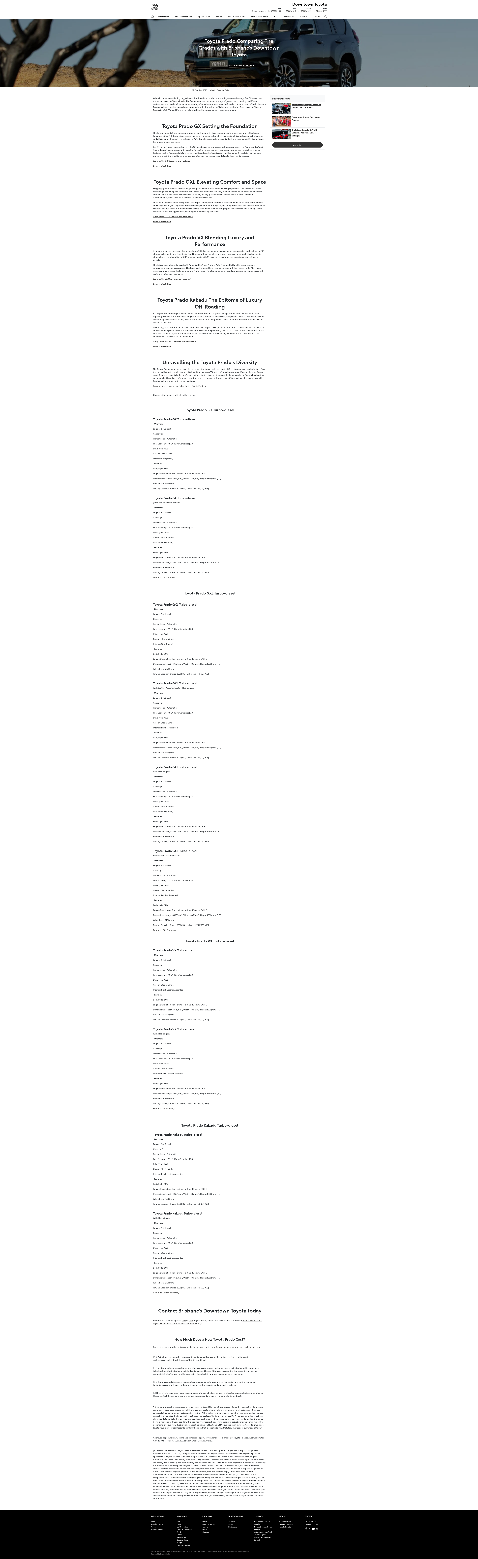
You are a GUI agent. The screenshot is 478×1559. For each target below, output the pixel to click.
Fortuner (180, 1534)
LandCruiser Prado (184, 1529)
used (191, 1320)
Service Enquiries (286, 1524)
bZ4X (179, 1524)
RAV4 (179, 1521)
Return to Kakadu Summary (166, 1292)
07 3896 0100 (276, 11)
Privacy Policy (212, 1551)
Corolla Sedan (157, 1529)
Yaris (153, 1521)
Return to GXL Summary (164, 930)
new (184, 1320)
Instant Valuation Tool (263, 1532)
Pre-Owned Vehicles (183, 16)
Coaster (205, 1532)
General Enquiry (311, 1524)
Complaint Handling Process (238, 1551)
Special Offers (204, 16)
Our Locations (260, 11)
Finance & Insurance (259, 16)
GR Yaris (231, 1521)
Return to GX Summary (164, 577)
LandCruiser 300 (183, 1545)
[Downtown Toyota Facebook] (306, 1529)
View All (297, 145)
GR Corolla (232, 1527)
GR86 (230, 1524)
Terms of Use (222, 1551)
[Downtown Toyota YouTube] (314, 1529)
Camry (154, 1527)
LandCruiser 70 (208, 1524)
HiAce (204, 1529)
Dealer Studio (165, 1554)
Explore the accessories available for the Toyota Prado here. (181, 386)
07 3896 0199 (306, 11)
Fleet (276, 16)
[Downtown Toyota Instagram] (310, 1529)
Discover (303, 16)
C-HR (179, 1532)
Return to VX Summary (164, 1108)
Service (219, 16)
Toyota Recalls (285, 1527)
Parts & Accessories (236, 16)
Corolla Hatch (157, 1524)
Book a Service (285, 1521)
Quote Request (260, 1534)
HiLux (204, 1521)
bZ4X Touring (182, 1527)
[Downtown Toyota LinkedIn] (317, 1529)
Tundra (205, 1527)
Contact (317, 16)
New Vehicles (163, 16)
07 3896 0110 (291, 11)
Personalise (289, 16)
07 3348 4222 (321, 11)
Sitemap (204, 1551)
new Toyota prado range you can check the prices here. (237, 1347)
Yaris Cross (181, 1537)
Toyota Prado (178, 101)
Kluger (179, 1542)
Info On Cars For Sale (244, 65)
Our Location (310, 1521)
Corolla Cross (182, 1540)
